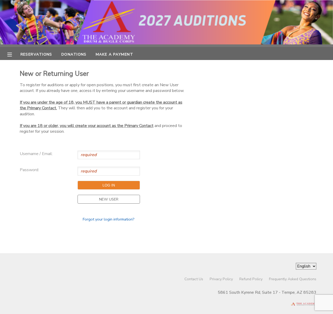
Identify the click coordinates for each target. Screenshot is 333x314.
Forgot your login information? (109, 219)
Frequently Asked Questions (292, 279)
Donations (74, 54)
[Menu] (13, 54)
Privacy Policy (221, 279)
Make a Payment (114, 54)
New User (108, 199)
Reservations (36, 54)
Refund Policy (250, 279)
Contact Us (193, 279)
